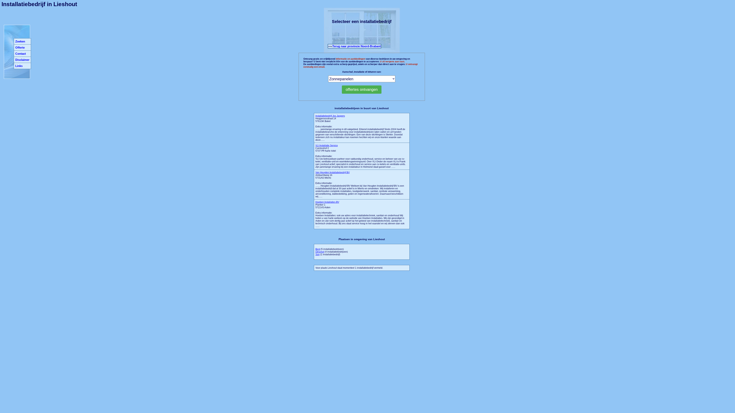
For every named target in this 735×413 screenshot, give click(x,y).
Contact (20, 53)
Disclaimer (22, 59)
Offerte (20, 47)
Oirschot (319, 251)
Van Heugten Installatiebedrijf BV (332, 172)
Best (317, 249)
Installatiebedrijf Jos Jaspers (330, 116)
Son (317, 254)
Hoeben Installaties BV (327, 202)
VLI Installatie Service (326, 145)
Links (19, 65)
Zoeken (20, 41)
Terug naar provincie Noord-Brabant (356, 46)
